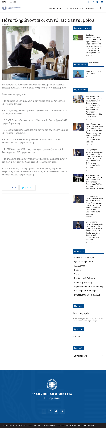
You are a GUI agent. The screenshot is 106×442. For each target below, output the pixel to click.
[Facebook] (88, 2)
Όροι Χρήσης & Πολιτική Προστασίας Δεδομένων (21, 425)
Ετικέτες (76, 336)
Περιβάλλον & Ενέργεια (84, 278)
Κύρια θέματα (80, 90)
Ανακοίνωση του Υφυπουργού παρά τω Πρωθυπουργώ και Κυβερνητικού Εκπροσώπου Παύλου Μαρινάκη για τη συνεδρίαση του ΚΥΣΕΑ (95, 182)
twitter (91, 62)
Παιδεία (77, 270)
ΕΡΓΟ (66, 8)
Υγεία (76, 274)
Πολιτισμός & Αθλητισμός (86, 291)
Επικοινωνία (89, 425)
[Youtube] (102, 2)
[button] (100, 8)
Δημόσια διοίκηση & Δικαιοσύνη (88, 286)
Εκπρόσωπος (80, 64)
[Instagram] (93, 2)
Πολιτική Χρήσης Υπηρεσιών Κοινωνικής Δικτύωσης (62, 425)
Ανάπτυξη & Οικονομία (84, 257)
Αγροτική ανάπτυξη (83, 282)
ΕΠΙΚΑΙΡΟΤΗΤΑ (55, 8)
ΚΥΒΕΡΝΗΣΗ (91, 8)
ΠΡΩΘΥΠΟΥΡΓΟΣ (77, 8)
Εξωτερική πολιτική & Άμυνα (87, 295)
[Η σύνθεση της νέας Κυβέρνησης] (78, 74)
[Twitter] (97, 2)
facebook (96, 62)
